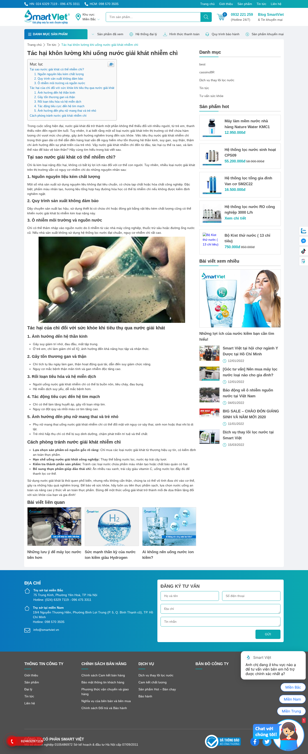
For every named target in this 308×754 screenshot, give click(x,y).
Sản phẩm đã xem (110, 34)
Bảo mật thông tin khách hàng (102, 682)
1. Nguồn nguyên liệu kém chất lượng (59, 74)
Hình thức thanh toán (184, 34)
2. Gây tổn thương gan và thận (54, 97)
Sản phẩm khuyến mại (268, 34)
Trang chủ (207, 4)
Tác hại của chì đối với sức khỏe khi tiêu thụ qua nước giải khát (72, 88)
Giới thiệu (226, 4)
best (202, 64)
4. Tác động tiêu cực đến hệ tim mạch (59, 106)
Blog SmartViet (271, 17)
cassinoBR (206, 72)
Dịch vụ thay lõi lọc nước (216, 80)
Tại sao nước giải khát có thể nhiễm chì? (57, 69)
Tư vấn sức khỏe (211, 96)
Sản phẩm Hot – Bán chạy (157, 689)
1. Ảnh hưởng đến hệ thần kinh (54, 92)
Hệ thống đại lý (146, 34)
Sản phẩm (244, 4)
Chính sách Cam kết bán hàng (103, 675)
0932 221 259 (242, 17)
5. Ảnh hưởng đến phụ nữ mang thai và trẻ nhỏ (65, 110)
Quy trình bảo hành (225, 34)
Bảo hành (145, 696)
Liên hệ (276, 4)
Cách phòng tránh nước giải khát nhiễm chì (58, 115)
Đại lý (28, 689)
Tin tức (261, 4)
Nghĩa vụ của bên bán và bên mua (106, 701)
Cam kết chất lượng (152, 682)
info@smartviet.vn (46, 629)
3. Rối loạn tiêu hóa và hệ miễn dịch (57, 101)
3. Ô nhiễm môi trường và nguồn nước (59, 83)
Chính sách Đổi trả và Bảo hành (104, 708)
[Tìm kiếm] (206, 17)
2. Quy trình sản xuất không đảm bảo (58, 78)
